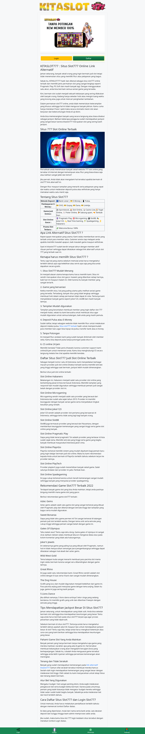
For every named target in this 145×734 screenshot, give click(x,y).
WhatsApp (90, 732)
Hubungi (127, 732)
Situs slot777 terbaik (68, 326)
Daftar (88, 58)
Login (56, 58)
